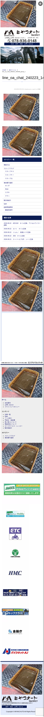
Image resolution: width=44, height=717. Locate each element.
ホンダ (7, 185)
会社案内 (8, 403)
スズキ (7, 192)
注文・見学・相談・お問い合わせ (22, 44)
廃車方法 (7, 165)
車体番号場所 (8, 183)
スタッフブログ (9, 168)
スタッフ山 (8, 178)
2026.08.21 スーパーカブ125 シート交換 (18, 239)
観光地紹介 (7, 200)
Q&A (5, 204)
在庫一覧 (8, 414)
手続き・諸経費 (10, 420)
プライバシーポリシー (12, 407)
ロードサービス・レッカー (13, 426)
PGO (6, 189)
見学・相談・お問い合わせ (14, 707)
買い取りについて (10, 422)
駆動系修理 (8, 210)
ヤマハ (7, 196)
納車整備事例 (8, 207)
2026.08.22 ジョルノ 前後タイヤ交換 (17, 232)
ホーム (4, 400)
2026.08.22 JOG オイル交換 (14, 236)
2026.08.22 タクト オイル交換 (15, 229)
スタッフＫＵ (9, 171)
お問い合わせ (9, 405)
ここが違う (8, 418)
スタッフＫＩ (9, 175)
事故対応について (10, 424)
